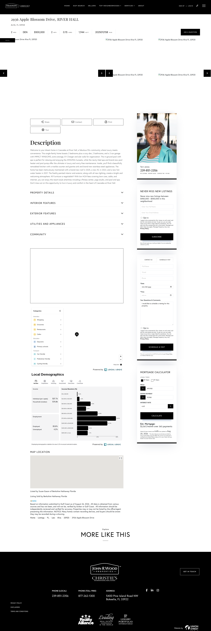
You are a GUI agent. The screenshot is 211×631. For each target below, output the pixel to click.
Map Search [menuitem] (79, 6)
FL (48, 517)
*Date (142, 283)
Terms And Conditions (19, 611)
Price (142, 385)
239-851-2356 (197, 6)
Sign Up (181, 6)
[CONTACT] (190, 32)
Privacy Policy (144, 228)
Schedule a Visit (164, 260)
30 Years (146, 380)
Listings (41, 517)
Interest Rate (145, 403)
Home (32, 517)
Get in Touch (189, 572)
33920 (66, 517)
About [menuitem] (141, 6)
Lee (53, 517)
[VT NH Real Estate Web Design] (191, 628)
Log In (190, 6)
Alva (59, 517)
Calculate (157, 416)
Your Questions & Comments (150, 300)
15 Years (156, 380)
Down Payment (146, 394)
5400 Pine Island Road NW (122, 597)
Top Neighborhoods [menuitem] (109, 6)
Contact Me (161, 173)
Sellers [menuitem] (92, 6)
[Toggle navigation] (204, 6)
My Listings (143, 173)
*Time (142, 292)
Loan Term (144, 377)
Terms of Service (146, 355)
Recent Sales (152, 173)
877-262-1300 (86, 596)
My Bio (168, 173)
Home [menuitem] (67, 6)
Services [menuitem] (129, 6)
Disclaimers (15, 607)
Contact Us (148, 260)
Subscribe (157, 237)
